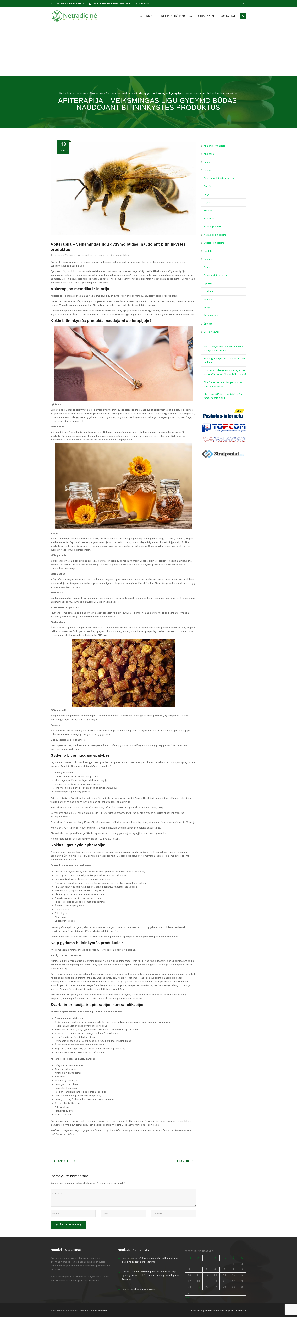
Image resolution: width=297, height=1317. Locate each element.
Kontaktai (227, 16)
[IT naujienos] (224, 427)
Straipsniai (206, 16)
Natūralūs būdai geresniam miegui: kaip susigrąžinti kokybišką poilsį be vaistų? (225, 372)
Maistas (208, 210)
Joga (207, 194)
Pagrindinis (196, 1310)
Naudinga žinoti (212, 226)
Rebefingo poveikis (145, 1289)
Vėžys (207, 307)
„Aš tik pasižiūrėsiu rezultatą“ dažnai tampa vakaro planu (223, 396)
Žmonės (208, 323)
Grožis (207, 186)
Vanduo (208, 299)
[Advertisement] (148, 50)
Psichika (208, 251)
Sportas (208, 283)
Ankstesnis (66, 1161)
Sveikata (208, 291)
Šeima (207, 267)
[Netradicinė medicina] (74, 16)
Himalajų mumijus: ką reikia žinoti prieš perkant (225, 360)
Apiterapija (116, 255)
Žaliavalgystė (211, 315)
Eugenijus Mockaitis (65, 255)
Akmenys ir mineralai (215, 146)
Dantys (207, 170)
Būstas (207, 162)
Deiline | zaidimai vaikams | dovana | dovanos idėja (149, 1271)
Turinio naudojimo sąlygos (219, 1310)
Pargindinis (147, 16)
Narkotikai (209, 218)
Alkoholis (209, 154)
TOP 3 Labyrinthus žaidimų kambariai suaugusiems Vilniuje (224, 348)
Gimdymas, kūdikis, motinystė (220, 178)
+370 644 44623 (75, 3)
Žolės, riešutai (211, 332)
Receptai (208, 259)
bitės (126, 255)
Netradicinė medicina (176, 16)
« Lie (187, 1297)
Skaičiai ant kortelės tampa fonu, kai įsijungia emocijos (223, 384)
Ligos (207, 202)
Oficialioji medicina (214, 243)
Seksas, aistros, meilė (216, 275)
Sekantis (182, 1161)
